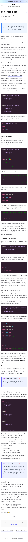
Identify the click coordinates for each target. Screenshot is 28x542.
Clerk (8, 26)
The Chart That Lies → (21, 530)
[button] (26, 12)
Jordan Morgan (11, 15)
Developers (20, 538)
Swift (6, 19)
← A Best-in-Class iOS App (7, 530)
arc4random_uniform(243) (11, 538)
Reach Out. (14, 524)
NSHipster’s (24, 394)
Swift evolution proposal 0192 (15, 75)
